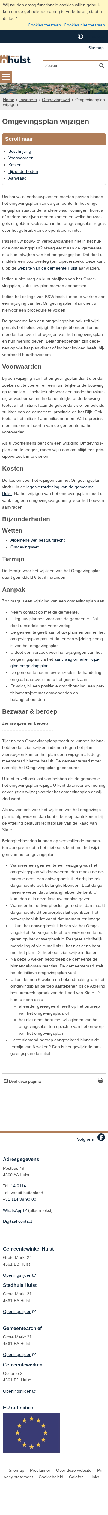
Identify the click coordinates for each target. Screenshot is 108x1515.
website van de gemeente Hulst (47, 268)
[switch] (80, 36)
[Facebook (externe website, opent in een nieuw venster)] (101, 1137)
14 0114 (18, 1185)
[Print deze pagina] (100, 1081)
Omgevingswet (56, 99)
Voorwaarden (21, 157)
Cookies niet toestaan (84, 25)
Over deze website (74, 1470)
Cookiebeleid (51, 1476)
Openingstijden (17, 1275)
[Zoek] (101, 65)
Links (94, 1476)
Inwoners (28, 99)
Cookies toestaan (44, 25)
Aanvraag (17, 178)
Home (8, 99)
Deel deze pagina (24, 1081)
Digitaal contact (17, 1221)
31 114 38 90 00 (20, 1199)
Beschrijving (19, 151)
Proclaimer (40, 1470)
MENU (6, 77)
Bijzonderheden (23, 171)
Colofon (76, 1476)
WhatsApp (12, 1210)
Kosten (15, 164)
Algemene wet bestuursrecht (37, 540)
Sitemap (96, 47)
